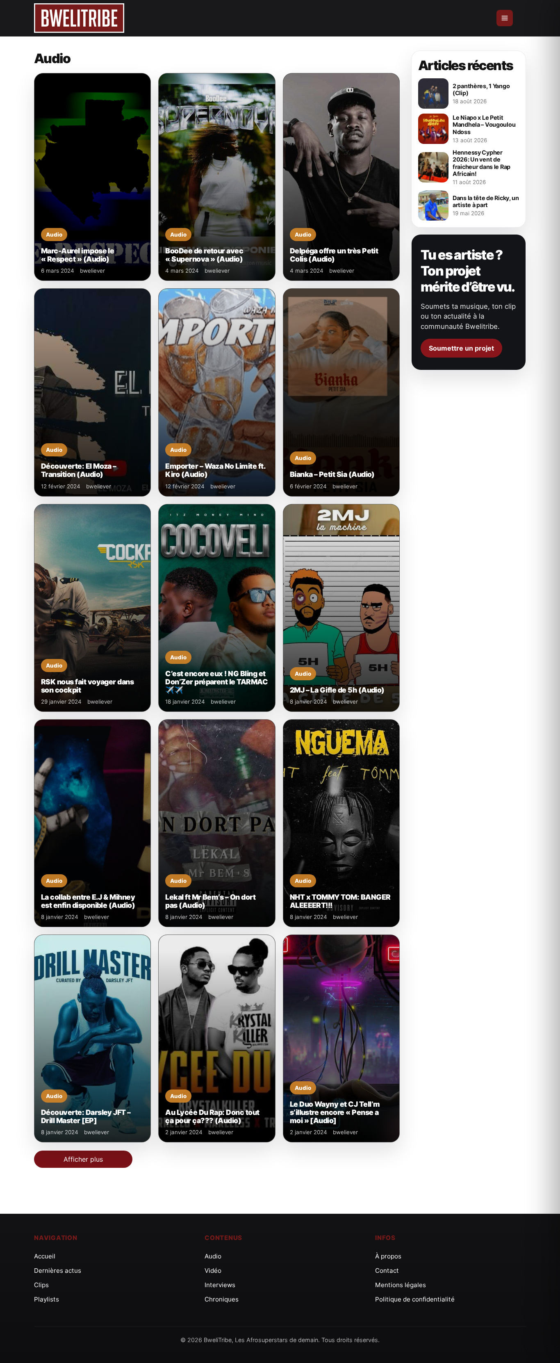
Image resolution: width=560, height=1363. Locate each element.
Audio (213, 1256)
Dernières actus (57, 1270)
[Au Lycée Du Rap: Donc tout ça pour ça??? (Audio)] (217, 1038)
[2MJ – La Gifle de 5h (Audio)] (341, 607)
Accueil (44, 1256)
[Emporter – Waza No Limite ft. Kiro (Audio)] (217, 392)
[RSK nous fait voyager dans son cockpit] (92, 607)
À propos (388, 1256)
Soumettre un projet (461, 348)
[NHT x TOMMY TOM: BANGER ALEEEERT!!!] (341, 823)
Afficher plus (83, 1159)
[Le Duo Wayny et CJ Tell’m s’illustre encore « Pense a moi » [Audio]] (341, 1038)
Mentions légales (400, 1285)
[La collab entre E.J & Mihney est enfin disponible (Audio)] (92, 823)
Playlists (46, 1299)
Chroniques (222, 1299)
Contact (387, 1270)
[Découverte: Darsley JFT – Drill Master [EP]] (92, 1038)
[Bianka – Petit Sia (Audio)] (341, 392)
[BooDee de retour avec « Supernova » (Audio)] (217, 176)
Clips (41, 1285)
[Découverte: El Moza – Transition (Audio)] (92, 392)
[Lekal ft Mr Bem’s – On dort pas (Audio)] (217, 823)
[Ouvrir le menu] (504, 18)
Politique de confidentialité (415, 1299)
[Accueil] (79, 18)
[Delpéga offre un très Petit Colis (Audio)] (341, 176)
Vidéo (213, 1270)
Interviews (220, 1285)
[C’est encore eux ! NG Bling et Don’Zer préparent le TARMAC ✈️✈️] (217, 607)
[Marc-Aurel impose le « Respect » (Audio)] (92, 176)
